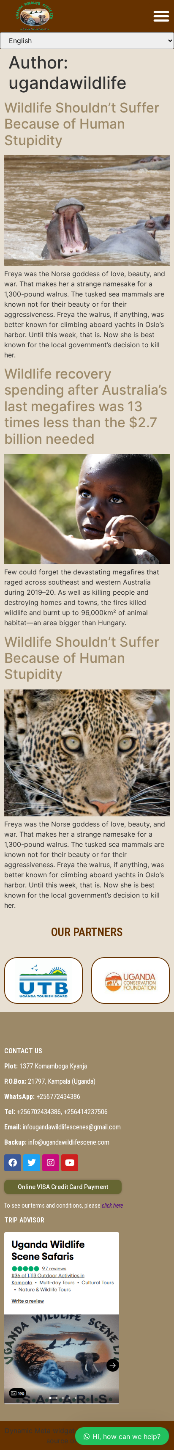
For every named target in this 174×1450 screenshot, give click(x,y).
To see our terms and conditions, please (63, 1205)
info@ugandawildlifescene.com (56, 1142)
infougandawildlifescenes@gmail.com (62, 1127)
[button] (161, 16)
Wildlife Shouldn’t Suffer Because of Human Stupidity (81, 123)
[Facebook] (12, 1162)
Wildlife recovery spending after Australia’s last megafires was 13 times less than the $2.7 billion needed (85, 406)
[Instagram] (50, 1162)
